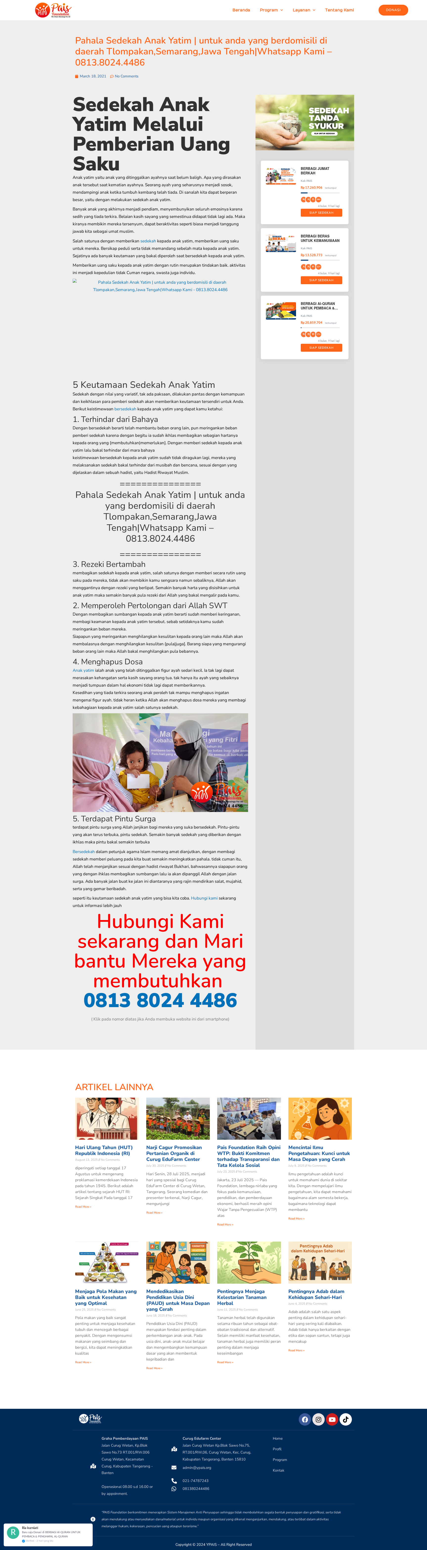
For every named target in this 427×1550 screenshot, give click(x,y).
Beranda (241, 10)
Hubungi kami (204, 898)
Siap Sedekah (321, 213)
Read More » (83, 1207)
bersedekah (125, 409)
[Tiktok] (346, 1419)
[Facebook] (305, 1419)
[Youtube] (332, 1419)
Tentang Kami (339, 10)
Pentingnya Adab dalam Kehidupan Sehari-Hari (316, 1294)
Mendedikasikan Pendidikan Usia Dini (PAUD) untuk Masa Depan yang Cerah (178, 1300)
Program (269, 10)
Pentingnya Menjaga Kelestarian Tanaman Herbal (242, 1297)
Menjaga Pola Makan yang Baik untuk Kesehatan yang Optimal (106, 1297)
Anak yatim (83, 670)
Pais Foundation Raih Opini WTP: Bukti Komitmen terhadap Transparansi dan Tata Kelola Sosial (248, 1156)
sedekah (148, 241)
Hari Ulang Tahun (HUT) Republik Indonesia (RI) (104, 1150)
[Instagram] (318, 1419)
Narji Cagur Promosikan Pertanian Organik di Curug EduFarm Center (174, 1153)
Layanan (301, 10)
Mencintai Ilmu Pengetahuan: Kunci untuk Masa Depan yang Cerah (319, 1153)
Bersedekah (84, 852)
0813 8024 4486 (160, 1000)
